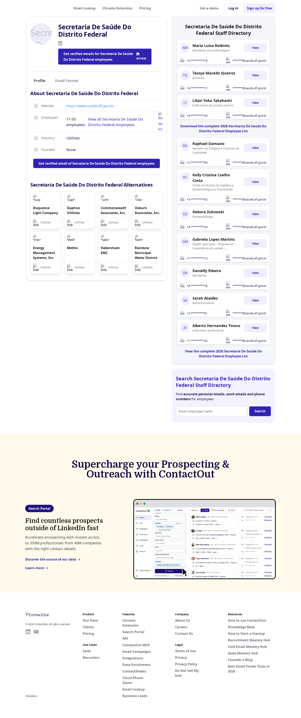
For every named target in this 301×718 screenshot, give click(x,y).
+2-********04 (197, 162)
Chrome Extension (117, 8)
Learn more (34, 568)
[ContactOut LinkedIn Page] (28, 661)
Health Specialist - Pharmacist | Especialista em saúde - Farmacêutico (214, 246)
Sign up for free (259, 8)
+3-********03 (197, 199)
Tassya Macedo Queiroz (213, 73)
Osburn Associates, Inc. (147, 210)
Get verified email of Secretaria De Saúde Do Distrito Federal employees (96, 163)
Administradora (203, 303)
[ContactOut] (46, 8)
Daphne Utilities (73, 210)
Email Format (66, 80)
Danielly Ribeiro (206, 270)
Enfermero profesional (207, 330)
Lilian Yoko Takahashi (212, 100)
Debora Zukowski (208, 211)
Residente (199, 275)
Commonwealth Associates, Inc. (113, 210)
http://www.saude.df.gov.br (90, 105)
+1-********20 (197, 341)
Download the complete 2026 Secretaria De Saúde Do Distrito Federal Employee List (223, 128)
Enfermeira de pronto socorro (212, 105)
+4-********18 (197, 286)
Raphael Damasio (208, 143)
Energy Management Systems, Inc (44, 253)
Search (260, 411)
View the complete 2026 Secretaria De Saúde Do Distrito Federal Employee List (223, 353)
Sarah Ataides (205, 298)
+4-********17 (197, 88)
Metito (72, 248)
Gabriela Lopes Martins (213, 239)
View (255, 48)
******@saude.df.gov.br (250, 61)
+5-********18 (197, 61)
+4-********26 (197, 227)
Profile (39, 80)
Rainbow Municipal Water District (146, 253)
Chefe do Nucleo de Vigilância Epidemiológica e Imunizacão (213, 187)
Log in (233, 8)
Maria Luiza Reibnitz (211, 45)
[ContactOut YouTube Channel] (36, 661)
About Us (182, 620)
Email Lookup (84, 8)
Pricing (145, 8)
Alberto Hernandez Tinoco (216, 325)
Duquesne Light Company (45, 210)
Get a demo (209, 8)
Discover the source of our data (50, 559)
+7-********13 (197, 258)
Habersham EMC (110, 250)
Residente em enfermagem (211, 50)
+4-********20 (197, 115)
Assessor (198, 78)
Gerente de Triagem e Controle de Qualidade (215, 150)
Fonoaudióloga (202, 217)
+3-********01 (197, 313)
